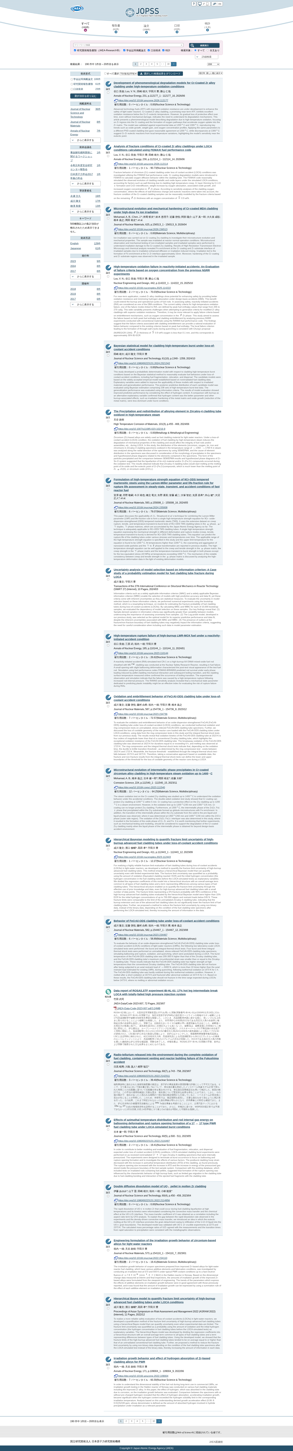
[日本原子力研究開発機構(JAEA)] (77, 9)
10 (168, 64)
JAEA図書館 (216, 1442)
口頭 (177, 27)
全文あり (215, 50)
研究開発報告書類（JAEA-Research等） (99, 50)
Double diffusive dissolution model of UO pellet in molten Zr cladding (160, 1186)
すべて (85, 25)
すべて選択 (113, 73)
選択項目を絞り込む (85, 96)
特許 (207, 25)
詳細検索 (207, 57)
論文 (146, 27)
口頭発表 (156, 50)
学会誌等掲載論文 (136, 50)
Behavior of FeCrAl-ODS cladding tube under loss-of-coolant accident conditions (166, 920)
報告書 (116, 27)
